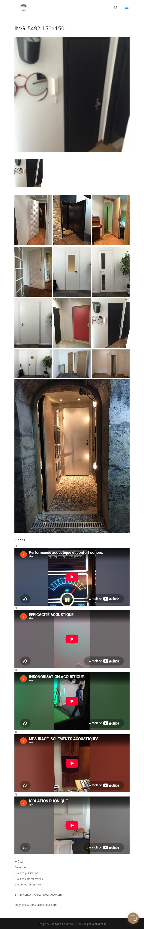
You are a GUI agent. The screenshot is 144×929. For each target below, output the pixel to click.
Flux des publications (27, 873)
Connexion (20, 867)
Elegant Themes (61, 924)
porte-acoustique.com (43, 904)
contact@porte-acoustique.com (42, 894)
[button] (133, 918)
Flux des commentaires (28, 879)
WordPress (99, 924)
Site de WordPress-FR (27, 884)
